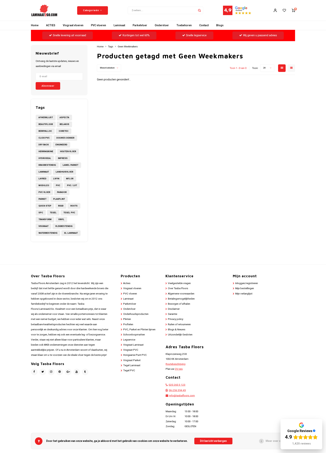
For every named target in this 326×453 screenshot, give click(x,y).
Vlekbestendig (63, 226)
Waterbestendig (47, 233)
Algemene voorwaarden (181, 294)
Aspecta (64, 117)
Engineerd (61, 144)
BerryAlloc (45, 131)
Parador (62, 192)
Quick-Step (44, 205)
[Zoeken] (199, 10)
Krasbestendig (47, 165)
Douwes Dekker (65, 137)
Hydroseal (44, 158)
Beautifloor (45, 124)
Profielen (128, 324)
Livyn (56, 178)
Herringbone (45, 151)
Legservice (129, 340)
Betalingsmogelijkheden (181, 299)
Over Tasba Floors (178, 288)
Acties (126, 283)
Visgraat (43, 226)
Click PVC (44, 137)
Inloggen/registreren (246, 283)
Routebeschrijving (175, 364)
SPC (40, 212)
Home (34, 25)
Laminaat (119, 25)
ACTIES (50, 25)
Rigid (61, 205)
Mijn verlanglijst (243, 294)
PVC (58, 185)
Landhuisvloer (64, 171)
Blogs (220, 25)
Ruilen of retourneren (179, 324)
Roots (74, 205)
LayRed (42, 178)
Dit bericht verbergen (213, 441)
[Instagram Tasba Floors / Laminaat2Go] (51, 372)
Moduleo (43, 185)
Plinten (127, 319)
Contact (204, 25)
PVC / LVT (72, 185)
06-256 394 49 (177, 390)
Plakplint (59, 199)
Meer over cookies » (278, 441)
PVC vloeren (98, 25)
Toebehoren (184, 25)
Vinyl (61, 219)
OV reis (179, 369)
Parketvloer (140, 25)
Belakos (64, 124)
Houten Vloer (68, 151)
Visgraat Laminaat (133, 345)
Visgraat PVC (130, 350)
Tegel (53, 212)
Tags (110, 46)
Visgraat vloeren (73, 25)
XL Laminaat (71, 233)
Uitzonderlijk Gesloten (180, 335)
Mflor (69, 178)
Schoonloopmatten (134, 335)
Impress (63, 158)
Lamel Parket (70, 165)
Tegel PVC (69, 212)
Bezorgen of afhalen (179, 304)
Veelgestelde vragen (179, 283)
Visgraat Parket (132, 360)
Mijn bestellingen (244, 288)
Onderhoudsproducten (135, 314)
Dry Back (43, 144)
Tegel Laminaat (131, 365)
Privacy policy (175, 319)
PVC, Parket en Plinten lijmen (139, 329)
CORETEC (63, 131)
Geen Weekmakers (128, 46)
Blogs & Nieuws (176, 329)
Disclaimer (174, 309)
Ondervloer (162, 25)
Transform (45, 219)
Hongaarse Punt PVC (135, 355)
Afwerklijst (45, 117)
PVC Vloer (44, 192)
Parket (42, 199)
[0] (293, 10)
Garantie (172, 314)
